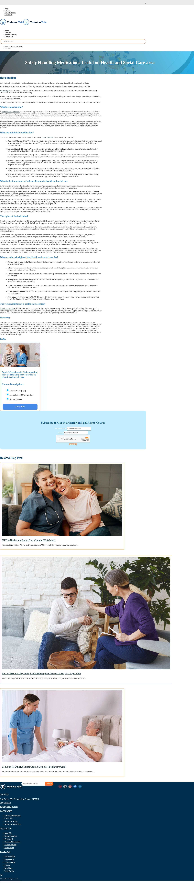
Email (61, 433)
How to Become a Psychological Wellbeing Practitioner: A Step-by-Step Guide (41, 673)
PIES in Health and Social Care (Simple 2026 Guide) (28, 540)
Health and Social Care (12, 824)
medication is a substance (11, 112)
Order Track (8, 839)
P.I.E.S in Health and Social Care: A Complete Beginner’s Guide (34, 766)
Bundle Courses (10, 13)
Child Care (8, 818)
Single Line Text (61, 429)
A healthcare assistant (7, 309)
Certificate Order (10, 845)
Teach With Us (9, 856)
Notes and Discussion (12, 842)
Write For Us (9, 871)
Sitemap (7, 865)
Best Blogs (8, 868)
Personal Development (12, 815)
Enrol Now (20, 407)
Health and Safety (10, 821)
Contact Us (8, 15)
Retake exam (9, 848)
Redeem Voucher (10, 836)
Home (6, 9)
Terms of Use (9, 859)
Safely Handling (48, 137)
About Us (7, 833)
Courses (7, 11)
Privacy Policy (9, 862)
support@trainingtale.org (9, 807)
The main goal (5, 91)
